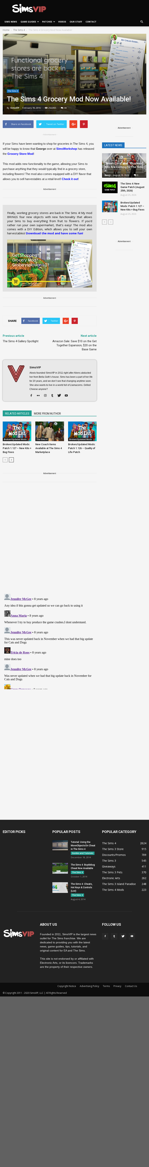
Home (6, 30)
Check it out (70, 179)
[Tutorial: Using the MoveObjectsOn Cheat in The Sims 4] (60, 845)
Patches (47, 21)
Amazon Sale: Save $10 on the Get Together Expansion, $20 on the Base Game (74, 345)
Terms (106, 986)
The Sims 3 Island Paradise (119, 884)
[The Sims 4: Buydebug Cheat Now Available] (60, 868)
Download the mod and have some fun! (54, 233)
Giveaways (108, 866)
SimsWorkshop (66, 148)
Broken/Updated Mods (15, 439)
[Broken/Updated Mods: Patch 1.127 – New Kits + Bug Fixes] (17, 431)
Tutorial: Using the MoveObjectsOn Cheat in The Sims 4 (83, 845)
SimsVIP (14, 107)
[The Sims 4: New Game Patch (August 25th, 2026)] (110, 187)
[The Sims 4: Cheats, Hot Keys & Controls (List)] (60, 887)
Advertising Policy (89, 986)
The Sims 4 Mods (113, 890)
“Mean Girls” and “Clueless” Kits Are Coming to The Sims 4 (124, 167)
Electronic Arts (111, 878)
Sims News (10, 21)
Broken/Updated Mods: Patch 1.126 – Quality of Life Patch (81, 448)
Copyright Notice (66, 986)
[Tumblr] (53, 395)
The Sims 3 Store (113, 849)
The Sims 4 (13, 91)
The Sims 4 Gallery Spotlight (20, 341)
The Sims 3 (109, 860)
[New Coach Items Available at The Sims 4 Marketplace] (49, 431)
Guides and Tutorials (82, 853)
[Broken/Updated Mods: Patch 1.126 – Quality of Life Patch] (82, 431)
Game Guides (28, 21)
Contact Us (131, 986)
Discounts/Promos (114, 855)
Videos (62, 21)
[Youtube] (67, 395)
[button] (141, 21)
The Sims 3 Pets (112, 872)
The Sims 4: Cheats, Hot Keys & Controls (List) (82, 887)
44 (65, 107)
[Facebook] (32, 395)
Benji (108, 175)
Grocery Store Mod (20, 153)
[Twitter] (60, 395)
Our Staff (76, 21)
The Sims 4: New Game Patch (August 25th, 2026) (132, 187)
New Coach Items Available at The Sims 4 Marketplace (48, 448)
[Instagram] (46, 395)
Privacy (117, 986)
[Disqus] (50, 540)
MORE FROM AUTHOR (47, 413)
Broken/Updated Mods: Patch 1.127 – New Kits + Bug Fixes (17, 448)
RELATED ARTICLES (17, 413)
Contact (91, 21)
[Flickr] (39, 395)
